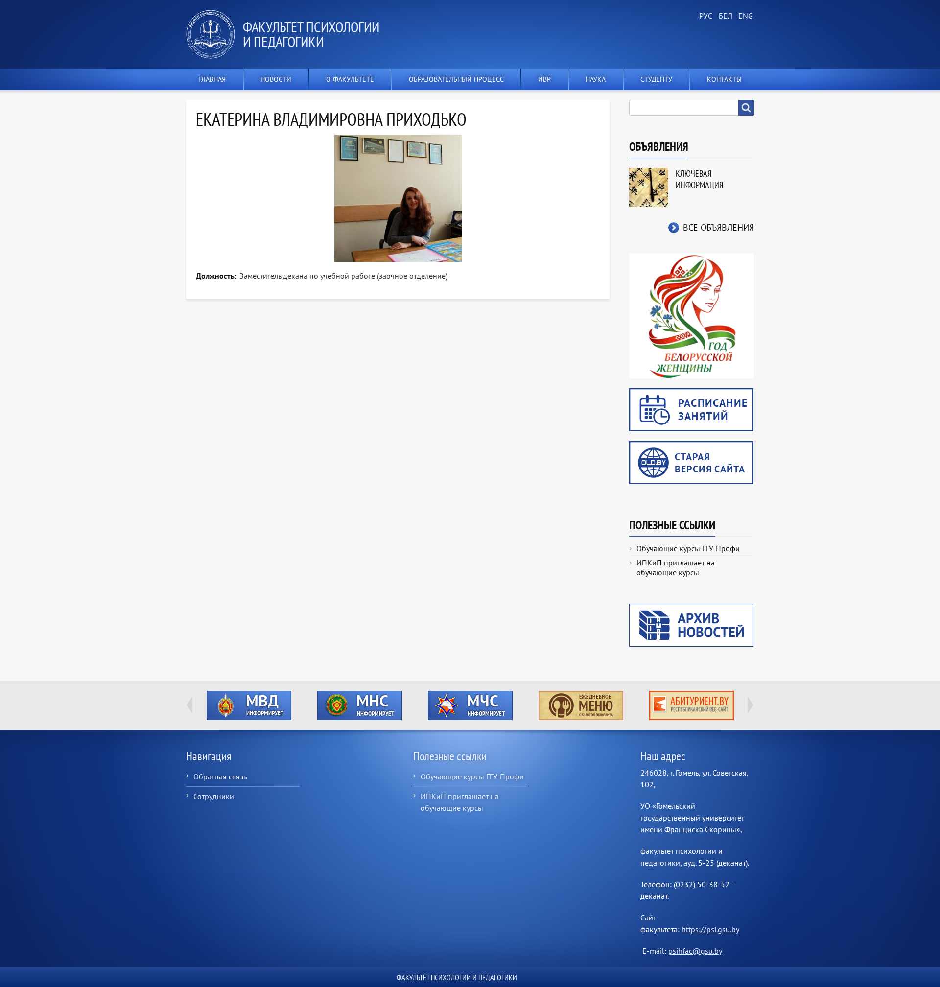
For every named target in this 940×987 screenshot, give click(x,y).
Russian (705, 16)
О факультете (350, 79)
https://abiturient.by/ (691, 705)
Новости (275, 79)
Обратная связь (220, 776)
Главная (212, 79)
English (744, 16)
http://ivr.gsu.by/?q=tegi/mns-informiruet (359, 705)
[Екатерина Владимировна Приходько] (398, 198)
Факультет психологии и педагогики (311, 34)
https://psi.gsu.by (710, 929)
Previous (189, 705)
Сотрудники (213, 796)
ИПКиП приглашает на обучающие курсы (675, 567)
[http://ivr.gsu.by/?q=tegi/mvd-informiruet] (248, 705)
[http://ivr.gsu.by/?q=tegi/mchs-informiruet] (470, 705)
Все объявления (718, 227)
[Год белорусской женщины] (691, 315)
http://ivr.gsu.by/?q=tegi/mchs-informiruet (470, 705)
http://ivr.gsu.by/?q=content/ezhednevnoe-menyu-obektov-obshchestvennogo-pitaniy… (581, 705)
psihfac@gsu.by (695, 951)
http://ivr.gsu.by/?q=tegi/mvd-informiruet (249, 705)
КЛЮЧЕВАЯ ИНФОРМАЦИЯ (699, 179)
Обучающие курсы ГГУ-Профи (688, 548)
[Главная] (214, 34)
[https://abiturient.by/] (691, 705)
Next (750, 705)
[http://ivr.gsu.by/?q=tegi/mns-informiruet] (359, 705)
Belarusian (724, 16)
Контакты (724, 79)
